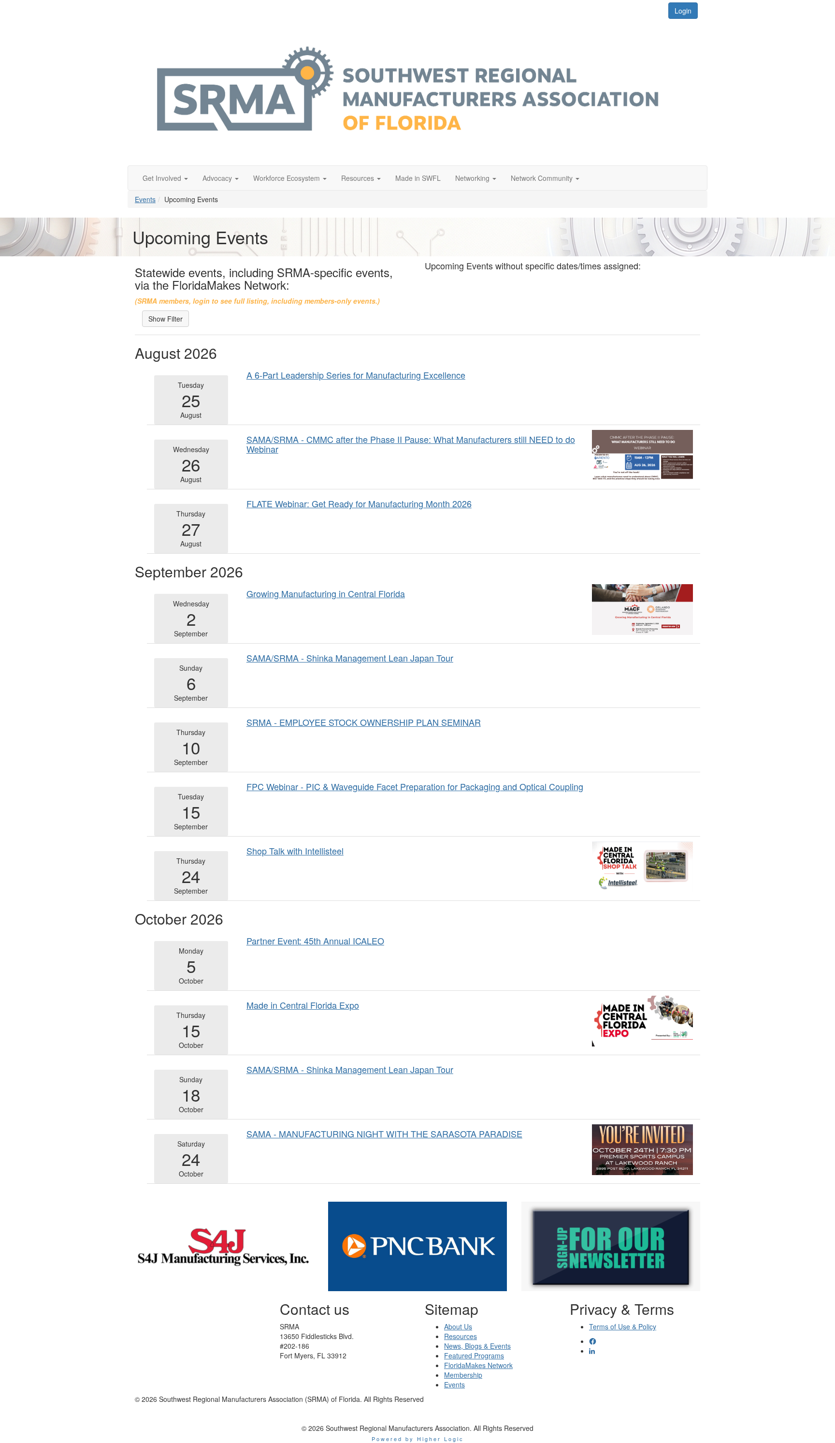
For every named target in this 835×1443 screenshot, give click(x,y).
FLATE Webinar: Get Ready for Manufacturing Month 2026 (359, 503)
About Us (458, 1326)
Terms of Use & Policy (622, 1326)
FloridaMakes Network (478, 1365)
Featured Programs (474, 1355)
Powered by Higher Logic (418, 1439)
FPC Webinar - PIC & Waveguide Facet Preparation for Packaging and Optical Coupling (414, 786)
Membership (463, 1375)
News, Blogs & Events (477, 1346)
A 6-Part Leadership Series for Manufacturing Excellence (355, 374)
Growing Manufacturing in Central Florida (325, 593)
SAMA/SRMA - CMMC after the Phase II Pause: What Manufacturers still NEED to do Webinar (410, 444)
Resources (460, 1336)
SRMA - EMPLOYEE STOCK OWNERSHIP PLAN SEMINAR (363, 722)
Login (683, 10)
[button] (165, 178)
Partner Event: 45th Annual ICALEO (315, 940)
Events (145, 199)
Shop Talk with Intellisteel (295, 850)
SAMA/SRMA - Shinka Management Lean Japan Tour (349, 657)
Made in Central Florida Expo (302, 1005)
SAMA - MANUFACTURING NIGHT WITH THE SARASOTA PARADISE (384, 1133)
